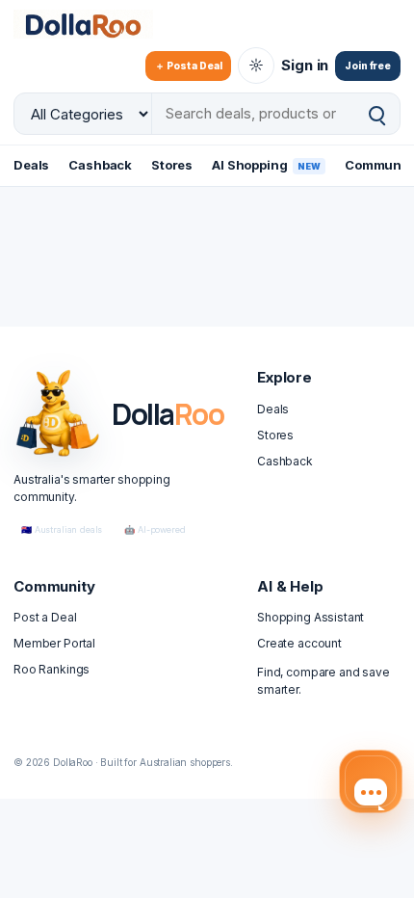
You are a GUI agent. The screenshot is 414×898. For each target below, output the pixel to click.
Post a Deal (44, 617)
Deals (31, 164)
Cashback (100, 164)
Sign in (304, 65)
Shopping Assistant (310, 617)
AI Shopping (266, 164)
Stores (172, 164)
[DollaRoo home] (95, 24)
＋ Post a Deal (188, 65)
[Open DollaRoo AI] (370, 781)
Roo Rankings (51, 669)
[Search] (376, 114)
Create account (299, 643)
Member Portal (54, 643)
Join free (368, 65)
